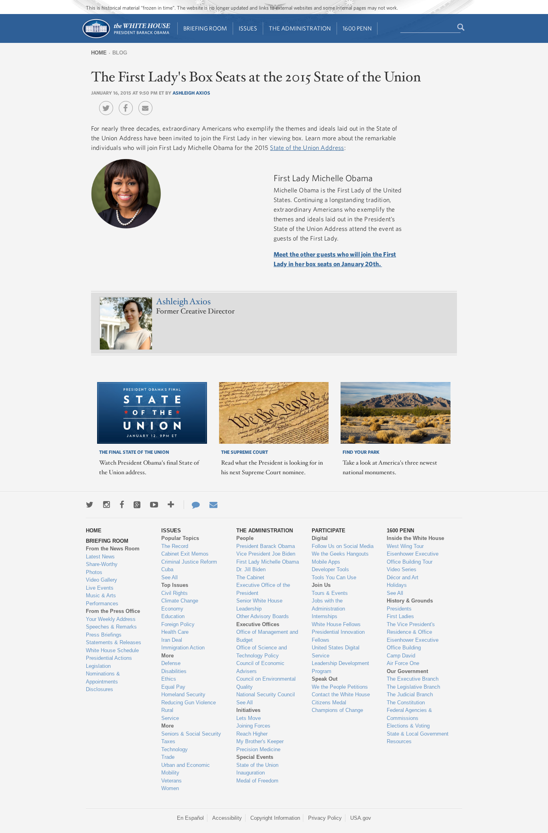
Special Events (254, 757)
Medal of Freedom (257, 781)
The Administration (300, 28)
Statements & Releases (113, 642)
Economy (172, 609)
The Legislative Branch (413, 687)
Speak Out (324, 679)
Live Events (100, 588)
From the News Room (113, 549)
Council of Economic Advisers (260, 667)
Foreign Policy (178, 624)
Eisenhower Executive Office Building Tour (412, 558)
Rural (167, 710)
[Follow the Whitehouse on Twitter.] (89, 504)
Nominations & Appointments (103, 678)
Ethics (168, 679)
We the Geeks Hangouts (340, 554)
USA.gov (360, 818)
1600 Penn (357, 28)
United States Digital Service (335, 652)
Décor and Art (402, 577)
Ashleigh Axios (191, 92)
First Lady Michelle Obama (267, 562)
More (167, 656)
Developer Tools (330, 569)
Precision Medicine (258, 749)
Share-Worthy (102, 564)
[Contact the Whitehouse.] (192, 504)
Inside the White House (415, 538)
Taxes (168, 741)
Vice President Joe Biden (265, 554)
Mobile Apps (326, 562)
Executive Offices (257, 624)
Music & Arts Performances (102, 599)
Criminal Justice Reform (189, 562)
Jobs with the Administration (328, 605)
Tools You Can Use (334, 577)
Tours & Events (330, 593)
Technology (174, 749)
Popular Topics (180, 538)
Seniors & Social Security (191, 734)
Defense (171, 663)
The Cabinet (250, 577)
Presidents (399, 609)
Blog (119, 53)
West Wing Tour (405, 546)
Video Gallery (101, 580)
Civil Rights (174, 593)
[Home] (125, 37)
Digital (320, 538)
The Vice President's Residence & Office (411, 628)
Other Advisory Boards (262, 616)
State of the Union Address (307, 147)
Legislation (98, 666)
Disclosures (99, 689)
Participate (328, 531)
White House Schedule (112, 650)
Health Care (175, 632)
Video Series (401, 569)
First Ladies (400, 616)
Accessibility (227, 818)
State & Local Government (418, 734)
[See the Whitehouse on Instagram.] (106, 504)
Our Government (407, 671)
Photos (94, 572)
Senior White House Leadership (259, 605)
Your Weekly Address (111, 619)
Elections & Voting (408, 726)
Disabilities (174, 671)
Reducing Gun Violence (188, 703)
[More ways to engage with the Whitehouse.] (171, 504)
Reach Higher (252, 734)
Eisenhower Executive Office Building (412, 644)
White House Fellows (336, 624)
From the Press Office (113, 611)
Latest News (100, 557)
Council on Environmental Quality (266, 683)
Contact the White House (341, 694)
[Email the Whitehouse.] (213, 504)
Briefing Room (205, 28)
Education (173, 616)
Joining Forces (253, 726)
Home (99, 53)
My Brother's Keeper (260, 741)
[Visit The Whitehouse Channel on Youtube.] (154, 504)
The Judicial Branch (410, 694)
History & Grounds (410, 601)
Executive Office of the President (263, 589)
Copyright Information (275, 818)
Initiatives (248, 710)
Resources (399, 741)
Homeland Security (183, 694)
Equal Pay (173, 687)
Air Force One (403, 663)
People (245, 538)
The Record (174, 546)
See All (169, 577)
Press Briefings (104, 635)
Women (170, 788)
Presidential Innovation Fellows (338, 636)
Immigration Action (183, 648)
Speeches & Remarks (111, 627)
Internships (324, 616)
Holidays (397, 585)
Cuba (167, 569)
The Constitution (406, 703)
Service (170, 718)
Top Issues (174, 585)
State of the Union (257, 765)
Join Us (321, 585)
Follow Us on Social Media (342, 546)
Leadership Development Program (340, 667)
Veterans (171, 781)
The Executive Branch (412, 679)
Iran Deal (171, 640)
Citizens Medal (329, 703)
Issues (248, 28)
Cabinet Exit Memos (185, 554)
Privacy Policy (325, 818)
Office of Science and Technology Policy (261, 652)
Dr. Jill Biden (251, 569)
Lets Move (248, 718)
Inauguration (250, 773)
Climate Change (179, 601)
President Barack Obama (265, 546)
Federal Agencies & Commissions (409, 714)
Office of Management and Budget (267, 636)
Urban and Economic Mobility (185, 769)
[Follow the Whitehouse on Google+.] (137, 504)
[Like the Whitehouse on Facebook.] (122, 504)
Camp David (401, 656)
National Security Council (265, 694)
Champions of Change (337, 710)
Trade (168, 757)
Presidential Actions (109, 658)
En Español (190, 818)
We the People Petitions (340, 687)
